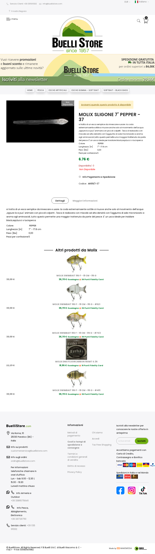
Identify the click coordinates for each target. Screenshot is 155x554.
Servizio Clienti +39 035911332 (23, 3)
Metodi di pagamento (74, 434)
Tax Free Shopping (101, 444)
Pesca (41, 90)
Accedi (95, 438)
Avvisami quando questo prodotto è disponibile (106, 104)
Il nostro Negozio (18, 11)
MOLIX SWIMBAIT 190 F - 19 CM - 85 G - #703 (76, 332)
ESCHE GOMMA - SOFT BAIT (85, 90)
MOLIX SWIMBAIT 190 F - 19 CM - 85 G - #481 (76, 390)
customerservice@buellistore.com (29, 450)
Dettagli (60, 200)
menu (14, 18)
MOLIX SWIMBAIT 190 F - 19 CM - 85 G (76, 275)
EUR (127, 2)
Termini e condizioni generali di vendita (77, 456)
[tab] (60, 201)
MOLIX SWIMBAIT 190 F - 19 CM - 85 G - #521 (76, 304)
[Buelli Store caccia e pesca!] (77, 34)
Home (30, 90)
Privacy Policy (75, 472)
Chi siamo (97, 432)
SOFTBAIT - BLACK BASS (116, 90)
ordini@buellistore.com (23, 461)
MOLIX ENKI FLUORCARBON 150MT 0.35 (76, 361)
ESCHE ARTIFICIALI (58, 90)
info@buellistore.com (52, 3)
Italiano (142, 1)
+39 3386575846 (20, 500)
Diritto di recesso (76, 466)
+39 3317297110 (18, 518)
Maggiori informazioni (85, 200)
